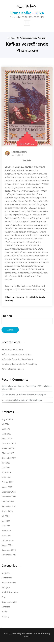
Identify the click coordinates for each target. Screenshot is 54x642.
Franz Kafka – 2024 (27, 12)
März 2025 (6, 477)
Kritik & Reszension (10, 592)
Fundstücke (7, 577)
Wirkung (9, 300)
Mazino (44, 633)
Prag (4, 597)
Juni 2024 (6, 521)
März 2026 (6, 433)
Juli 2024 (5, 516)
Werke (42, 297)
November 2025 (9, 448)
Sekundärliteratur (9, 602)
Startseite (12, 38)
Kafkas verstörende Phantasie (33, 38)
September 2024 (9, 506)
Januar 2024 (7, 545)
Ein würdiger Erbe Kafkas (12, 349)
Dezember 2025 (9, 443)
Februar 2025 (8, 482)
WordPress (27, 633)
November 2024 (9, 496)
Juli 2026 (5, 424)
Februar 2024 (8, 540)
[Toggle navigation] (27, 23)
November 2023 (9, 554)
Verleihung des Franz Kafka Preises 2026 (19, 364)
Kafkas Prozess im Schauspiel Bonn (17, 354)
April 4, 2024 (17, 155)
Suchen (7, 316)
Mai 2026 (6, 429)
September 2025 (9, 458)
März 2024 (6, 535)
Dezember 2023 (9, 550)
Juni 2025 (6, 462)
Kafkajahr (33, 297)
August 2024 (7, 511)
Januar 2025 (7, 487)
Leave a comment (15, 297)
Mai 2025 (6, 467)
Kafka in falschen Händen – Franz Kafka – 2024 (22, 386)
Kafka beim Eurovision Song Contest (17, 359)
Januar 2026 (7, 438)
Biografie (6, 573)
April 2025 (6, 472)
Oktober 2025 (8, 453)
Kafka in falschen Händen (13, 369)
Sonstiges (6, 606)
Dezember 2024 (9, 492)
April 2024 (6, 530)
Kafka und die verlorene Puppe (32, 394)
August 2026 (7, 419)
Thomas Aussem (19, 151)
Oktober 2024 (8, 501)
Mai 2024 (6, 525)
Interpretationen (9, 582)
